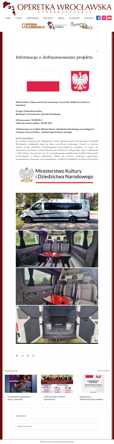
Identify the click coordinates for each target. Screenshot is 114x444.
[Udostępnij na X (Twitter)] (22, 356)
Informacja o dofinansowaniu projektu (91, 398)
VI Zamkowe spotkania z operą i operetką (19, 398)
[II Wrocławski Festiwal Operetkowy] (57, 384)
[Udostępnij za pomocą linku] (28, 356)
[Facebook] (98, 18)
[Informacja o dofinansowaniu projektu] (93, 384)
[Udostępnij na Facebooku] (17, 356)
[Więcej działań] (97, 51)
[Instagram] (104, 18)
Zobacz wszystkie (103, 371)
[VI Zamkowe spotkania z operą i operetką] (21, 384)
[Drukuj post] (33, 356)
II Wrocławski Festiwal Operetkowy (54, 398)
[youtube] (109, 18)
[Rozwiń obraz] (57, 211)
